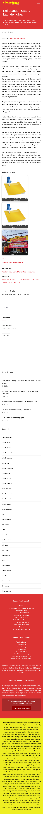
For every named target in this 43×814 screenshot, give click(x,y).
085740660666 (24, 622)
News (3, 560)
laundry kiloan (25, 259)
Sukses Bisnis (6, 570)
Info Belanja (5, 524)
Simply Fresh (6, 565)
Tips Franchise (6, 581)
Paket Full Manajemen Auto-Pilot (21, 656)
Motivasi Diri (6, 555)
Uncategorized (6, 591)
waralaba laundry (19, 262)
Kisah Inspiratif (6, 540)
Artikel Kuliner (6, 473)
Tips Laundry (6, 586)
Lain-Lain (5, 545)
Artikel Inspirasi (7, 453)
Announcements (7, 437)
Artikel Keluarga (7, 458)
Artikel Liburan (6, 478)
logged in (13, 294)
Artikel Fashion (6, 443)
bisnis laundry (7, 259)
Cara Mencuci (6, 499)
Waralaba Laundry (21, 651)
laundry (16, 259)
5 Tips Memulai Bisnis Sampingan (13, 417)
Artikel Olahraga (7, 483)
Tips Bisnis (5, 576)
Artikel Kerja (5, 463)
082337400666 (24, 624)
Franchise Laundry (21, 642)
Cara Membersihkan (8, 494)
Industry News (6, 519)
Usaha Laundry (21, 644)
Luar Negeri (5, 550)
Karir (3, 529)
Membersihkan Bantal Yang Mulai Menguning (18, 272)
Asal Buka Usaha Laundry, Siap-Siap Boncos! (17, 410)
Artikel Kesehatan (7, 468)
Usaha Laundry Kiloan (18, 38)
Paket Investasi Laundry (21, 654)
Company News (7, 509)
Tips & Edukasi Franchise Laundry (21, 658)
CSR (3, 514)
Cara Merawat (6, 504)
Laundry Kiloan (21, 649)
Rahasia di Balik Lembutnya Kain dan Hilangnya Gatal (19, 401)
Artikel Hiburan (6, 448)
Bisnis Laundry (21, 647)
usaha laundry (7, 262)
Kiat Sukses (5, 535)
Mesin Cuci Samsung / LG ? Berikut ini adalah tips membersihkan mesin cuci (20, 281)
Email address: (7, 325)
